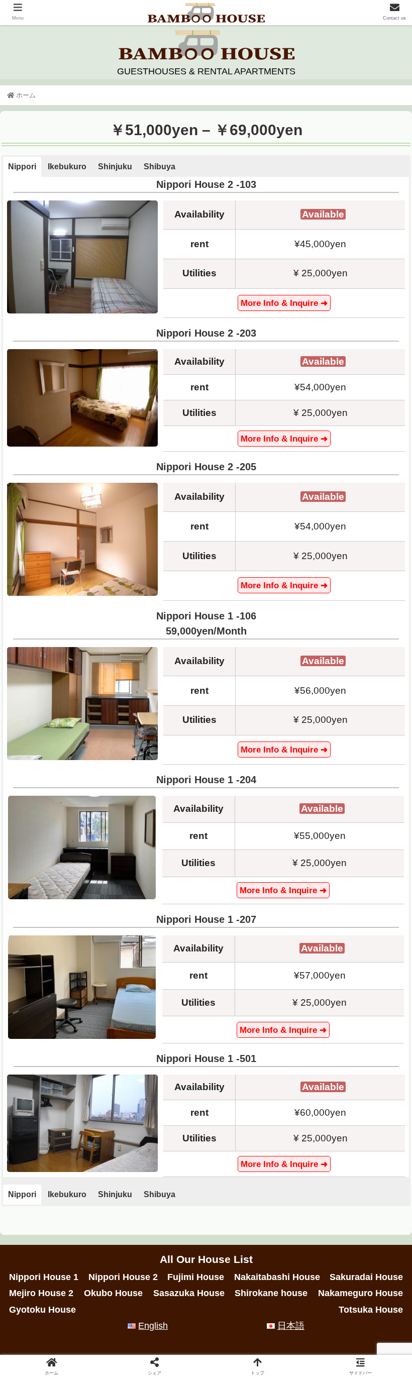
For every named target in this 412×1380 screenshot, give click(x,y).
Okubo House (113, 1293)
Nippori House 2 (123, 1277)
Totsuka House (371, 1310)
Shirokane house (271, 1293)
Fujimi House (195, 1277)
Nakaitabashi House (277, 1277)
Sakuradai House (366, 1277)
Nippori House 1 (43, 1277)
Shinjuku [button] (115, 166)
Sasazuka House (189, 1293)
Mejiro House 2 (41, 1293)
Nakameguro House (360, 1293)
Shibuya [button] (159, 166)
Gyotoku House (42, 1310)
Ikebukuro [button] (67, 166)
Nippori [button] (22, 166)
